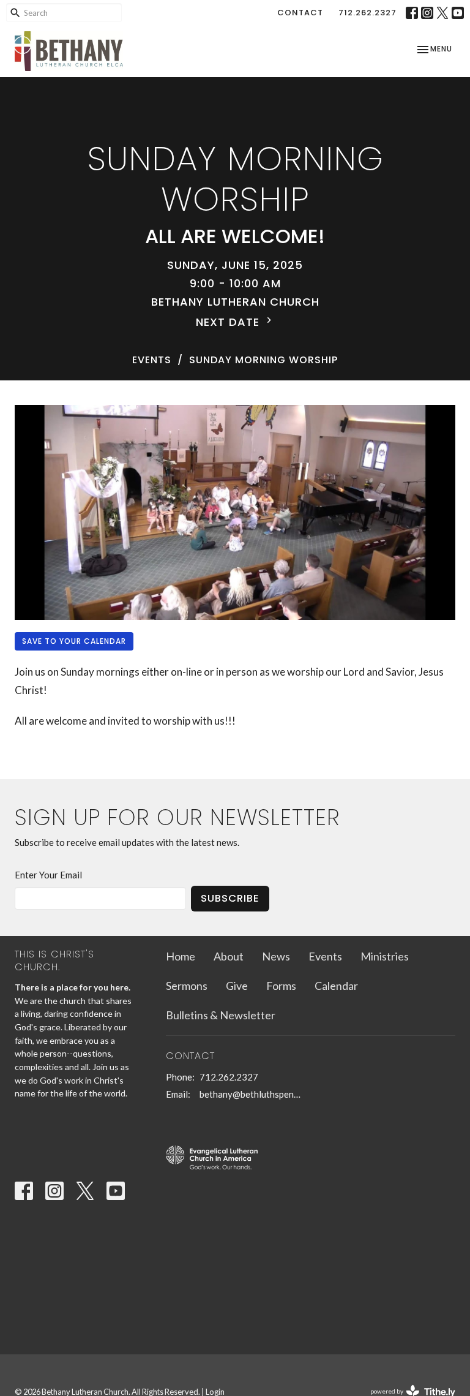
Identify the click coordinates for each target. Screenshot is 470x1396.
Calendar (336, 985)
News (276, 956)
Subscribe (230, 898)
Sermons (186, 985)
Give (237, 985)
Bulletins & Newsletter (220, 1015)
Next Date (229, 322)
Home (180, 956)
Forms (281, 985)
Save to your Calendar (74, 641)
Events (151, 360)
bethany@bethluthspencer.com (252, 1094)
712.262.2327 (367, 12)
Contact (300, 12)
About (229, 956)
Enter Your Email (48, 874)
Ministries (384, 956)
